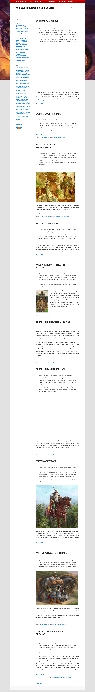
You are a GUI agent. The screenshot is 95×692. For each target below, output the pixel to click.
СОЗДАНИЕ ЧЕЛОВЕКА (25, 110)
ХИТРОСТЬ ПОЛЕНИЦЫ (47, 223)
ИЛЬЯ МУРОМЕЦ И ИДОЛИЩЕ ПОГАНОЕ (62, 677)
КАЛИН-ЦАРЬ (64, 624)
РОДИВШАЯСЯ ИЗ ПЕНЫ (21, 107)
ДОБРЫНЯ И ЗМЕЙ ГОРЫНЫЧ (50, 369)
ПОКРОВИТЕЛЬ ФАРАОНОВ (21, 73)
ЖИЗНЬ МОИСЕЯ (19, 100)
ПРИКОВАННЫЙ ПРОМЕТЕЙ (21, 80)
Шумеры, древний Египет (22, 33)
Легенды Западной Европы (36, 1)
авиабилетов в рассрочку (42, 100)
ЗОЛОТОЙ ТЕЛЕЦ (24, 102)
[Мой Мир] (21, 128)
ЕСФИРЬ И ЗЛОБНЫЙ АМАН (22, 99)
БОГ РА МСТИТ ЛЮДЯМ (25, 84)
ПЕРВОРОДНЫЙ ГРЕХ (24, 77)
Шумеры (70, 1)
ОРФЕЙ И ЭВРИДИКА (25, 71)
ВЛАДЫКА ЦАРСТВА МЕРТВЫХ (22, 94)
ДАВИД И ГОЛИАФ (24, 97)
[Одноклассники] (19, 128)
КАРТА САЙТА (19, 124)
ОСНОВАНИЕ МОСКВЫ (47, 20)
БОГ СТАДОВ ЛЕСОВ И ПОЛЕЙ (22, 86)
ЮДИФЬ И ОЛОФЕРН (20, 118)
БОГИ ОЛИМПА (19, 83)
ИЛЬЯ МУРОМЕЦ (57, 624)
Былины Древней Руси (45, 106)
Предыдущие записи (41, 683)
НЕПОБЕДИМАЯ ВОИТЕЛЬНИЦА (22, 68)
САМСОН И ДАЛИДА (20, 109)
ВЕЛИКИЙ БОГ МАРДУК (23, 93)
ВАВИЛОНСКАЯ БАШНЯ (21, 89)
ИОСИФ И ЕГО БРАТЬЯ (20, 103)
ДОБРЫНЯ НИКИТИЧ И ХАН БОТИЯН (53, 322)
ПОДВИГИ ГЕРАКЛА (20, 76)
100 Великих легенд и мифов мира (35, 7)
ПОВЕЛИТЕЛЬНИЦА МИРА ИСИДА (23, 74)
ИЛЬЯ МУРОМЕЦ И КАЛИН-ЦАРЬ (51, 552)
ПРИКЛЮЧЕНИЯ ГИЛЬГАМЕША (22, 81)
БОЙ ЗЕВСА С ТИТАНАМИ (21, 87)
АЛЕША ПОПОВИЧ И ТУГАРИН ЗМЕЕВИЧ (62, 315)
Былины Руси (62, 1)
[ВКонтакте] (17, 128)
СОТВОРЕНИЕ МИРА (20, 112)
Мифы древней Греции (21, 1)
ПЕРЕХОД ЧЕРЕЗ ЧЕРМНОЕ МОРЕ (23, 79)
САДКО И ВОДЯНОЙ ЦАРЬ (48, 113)
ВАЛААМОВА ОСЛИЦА (20, 90)
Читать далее (40, 103)
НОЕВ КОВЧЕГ (25, 67)
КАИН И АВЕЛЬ (19, 67)
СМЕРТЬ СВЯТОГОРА (46, 461)
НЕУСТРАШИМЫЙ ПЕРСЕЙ (21, 70)
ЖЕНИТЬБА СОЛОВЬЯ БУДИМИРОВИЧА (62, 216)
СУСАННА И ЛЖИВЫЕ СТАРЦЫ (22, 116)
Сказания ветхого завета (51, 1)
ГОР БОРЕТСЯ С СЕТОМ (21, 96)
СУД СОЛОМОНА (24, 115)
